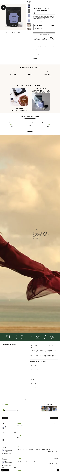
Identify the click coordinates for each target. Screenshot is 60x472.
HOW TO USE (35, 58)
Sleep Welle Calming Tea (8, 428)
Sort (51, 421)
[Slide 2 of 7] (29, 11)
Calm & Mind (11, 32)
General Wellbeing (17, 32)
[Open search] (52, 2)
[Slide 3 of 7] (29, 16)
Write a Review (53, 418)
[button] (10, 408)
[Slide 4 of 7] (29, 20)
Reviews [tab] (5, 415)
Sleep (7, 32)
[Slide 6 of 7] (29, 30)
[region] (49, 408)
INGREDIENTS (35, 60)
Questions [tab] (11, 415)
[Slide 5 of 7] (29, 25)
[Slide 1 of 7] (29, 6)
